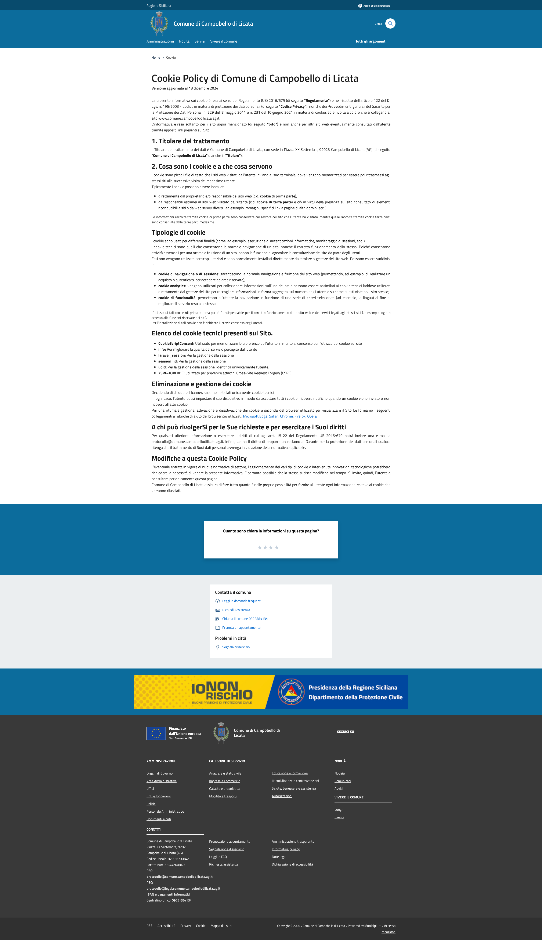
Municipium (372, 925)
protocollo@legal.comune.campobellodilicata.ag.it (183, 888)
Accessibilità (166, 925)
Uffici (150, 788)
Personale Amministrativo (165, 811)
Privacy (185, 925)
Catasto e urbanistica (224, 788)
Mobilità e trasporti (223, 796)
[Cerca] (390, 23)
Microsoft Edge (255, 416)
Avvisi (339, 788)
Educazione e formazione (290, 773)
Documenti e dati (159, 818)
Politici (151, 803)
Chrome (286, 416)
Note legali (279, 856)
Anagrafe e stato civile (225, 773)
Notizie (340, 773)
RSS (149, 925)
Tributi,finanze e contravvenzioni (295, 780)
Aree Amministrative (162, 780)
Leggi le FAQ (218, 856)
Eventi (339, 817)
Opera (312, 416)
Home (156, 57)
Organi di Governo (160, 773)
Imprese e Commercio (224, 780)
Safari (273, 416)
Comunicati (343, 780)
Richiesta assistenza (223, 864)
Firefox (300, 416)
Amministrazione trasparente (293, 841)
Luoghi (339, 809)
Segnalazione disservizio (226, 849)
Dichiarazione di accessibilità (292, 864)
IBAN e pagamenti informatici (168, 894)
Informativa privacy (286, 849)
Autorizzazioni (282, 795)
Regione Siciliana (159, 5)
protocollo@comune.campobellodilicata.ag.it (180, 876)
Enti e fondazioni (159, 796)
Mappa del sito (221, 925)
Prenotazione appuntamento (229, 841)
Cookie (201, 925)
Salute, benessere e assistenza (294, 788)
